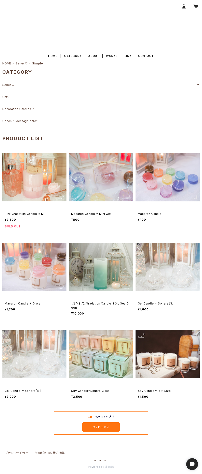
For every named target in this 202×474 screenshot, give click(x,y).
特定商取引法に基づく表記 (50, 452)
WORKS (112, 56)
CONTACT (146, 56)
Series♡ (22, 63)
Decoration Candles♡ (18, 109)
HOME (52, 56)
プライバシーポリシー (17, 452)
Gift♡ (6, 97)
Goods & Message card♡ (20, 121)
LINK (128, 56)
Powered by (96, 466)
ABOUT (93, 56)
